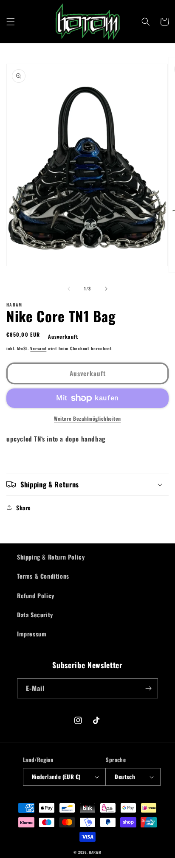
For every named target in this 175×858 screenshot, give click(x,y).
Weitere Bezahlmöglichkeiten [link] (87, 418)
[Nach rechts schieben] (106, 288)
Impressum (31, 633)
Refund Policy (35, 595)
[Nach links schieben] (68, 288)
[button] (10, 21)
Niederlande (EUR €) (56, 776)
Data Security (35, 614)
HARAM (95, 852)
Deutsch (125, 776)
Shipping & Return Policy (51, 556)
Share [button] (23, 507)
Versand (38, 348)
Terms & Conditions (43, 575)
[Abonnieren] (148, 688)
